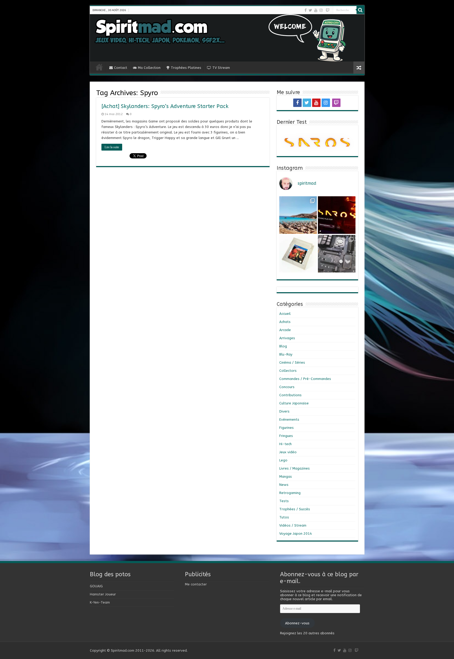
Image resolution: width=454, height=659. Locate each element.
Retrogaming (290, 493)
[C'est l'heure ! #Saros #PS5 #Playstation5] (336, 215)
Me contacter (196, 584)
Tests (284, 501)
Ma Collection (149, 68)
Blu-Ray (285, 354)
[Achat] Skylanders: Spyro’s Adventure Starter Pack (165, 106)
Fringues (286, 436)
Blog (283, 346)
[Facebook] (305, 10)
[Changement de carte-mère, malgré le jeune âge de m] (336, 253)
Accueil (285, 314)
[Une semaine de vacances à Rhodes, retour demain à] (298, 215)
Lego (283, 460)
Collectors (288, 371)
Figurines (286, 428)
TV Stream (221, 68)
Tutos (284, 517)
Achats (285, 322)
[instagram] (321, 10)
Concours (287, 387)
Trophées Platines (186, 68)
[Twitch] (327, 10)
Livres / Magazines (294, 468)
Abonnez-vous (297, 623)
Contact (120, 68)
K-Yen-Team (100, 602)
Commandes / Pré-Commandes (305, 379)
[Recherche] (360, 10)
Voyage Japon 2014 (295, 534)
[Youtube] (316, 10)
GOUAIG (96, 586)
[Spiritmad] (227, 37)
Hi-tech (285, 444)
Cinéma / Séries (292, 362)
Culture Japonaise (294, 403)
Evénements (289, 419)
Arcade (285, 330)
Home (99, 67)
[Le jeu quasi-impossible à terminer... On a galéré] (298, 253)
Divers (284, 411)
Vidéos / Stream (292, 525)
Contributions (290, 395)
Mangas (285, 476)
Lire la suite (112, 147)
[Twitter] (310, 10)
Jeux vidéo (288, 452)
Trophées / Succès (294, 509)
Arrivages (287, 338)
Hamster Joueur (103, 594)
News (283, 485)
